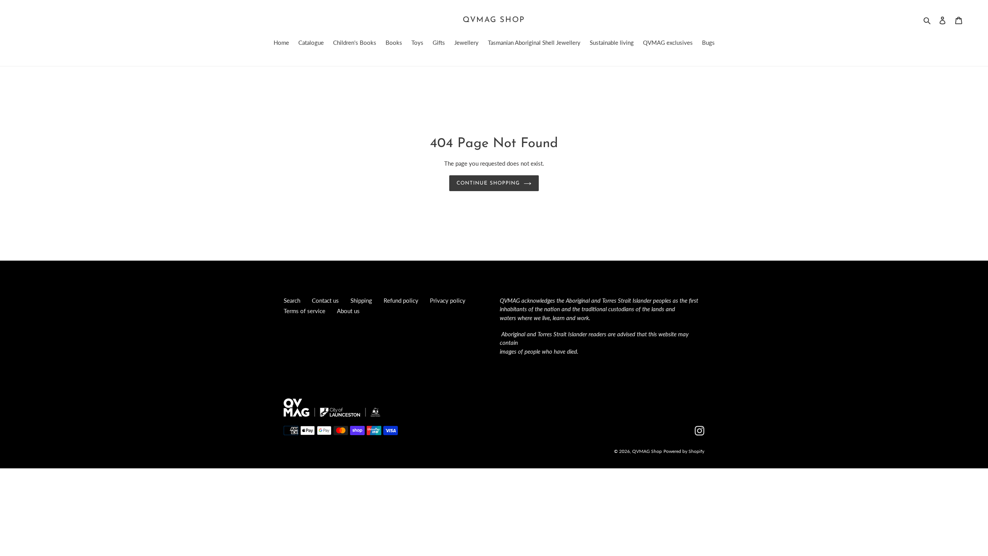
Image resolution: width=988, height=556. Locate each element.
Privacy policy (447, 300)
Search (292, 300)
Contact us (325, 300)
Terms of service (304, 310)
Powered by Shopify (683, 451)
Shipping (361, 300)
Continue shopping (488, 183)
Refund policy (401, 300)
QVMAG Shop (494, 20)
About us (348, 310)
